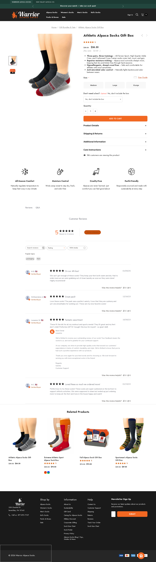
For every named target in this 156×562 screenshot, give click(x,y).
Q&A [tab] (38, 207)
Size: (86, 77)
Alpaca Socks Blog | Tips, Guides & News (73, 538)
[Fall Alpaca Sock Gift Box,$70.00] (96, 436)
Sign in (130, 15)
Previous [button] (33, 6)
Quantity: (87, 105)
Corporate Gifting (70, 522)
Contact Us (91, 504)
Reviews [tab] (28, 207)
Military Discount (70, 519)
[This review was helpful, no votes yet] (124, 288)
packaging (30, 259)
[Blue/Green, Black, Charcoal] (48, 472)
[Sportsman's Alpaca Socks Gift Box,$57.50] (131, 436)
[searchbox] (33, 248)
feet (38, 259)
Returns (90, 515)
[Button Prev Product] (142, 35)
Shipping (91, 511)
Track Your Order (94, 522)
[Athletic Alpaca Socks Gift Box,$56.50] (25, 436)
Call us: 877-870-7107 (20, 515)
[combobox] (56, 248)
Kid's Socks (44, 515)
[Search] (137, 14)
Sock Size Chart (69, 526)
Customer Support (94, 508)
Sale (41, 522)
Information (70, 499)
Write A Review (93, 232)
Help (90, 499)
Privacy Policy (69, 533)
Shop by (44, 499)
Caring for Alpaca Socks (73, 515)
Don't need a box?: (106, 93)
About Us (67, 504)
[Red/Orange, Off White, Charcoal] (45, 472)
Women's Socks (46, 508)
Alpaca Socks (45, 504)
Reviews (90, 519)
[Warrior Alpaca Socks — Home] (26, 14)
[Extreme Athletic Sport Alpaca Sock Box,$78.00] (60, 436)
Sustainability (68, 508)
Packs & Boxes (45, 519)
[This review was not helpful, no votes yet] (128, 288)
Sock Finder (68, 530)
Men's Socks (44, 511)
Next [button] (123, 6)
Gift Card (67, 511)
